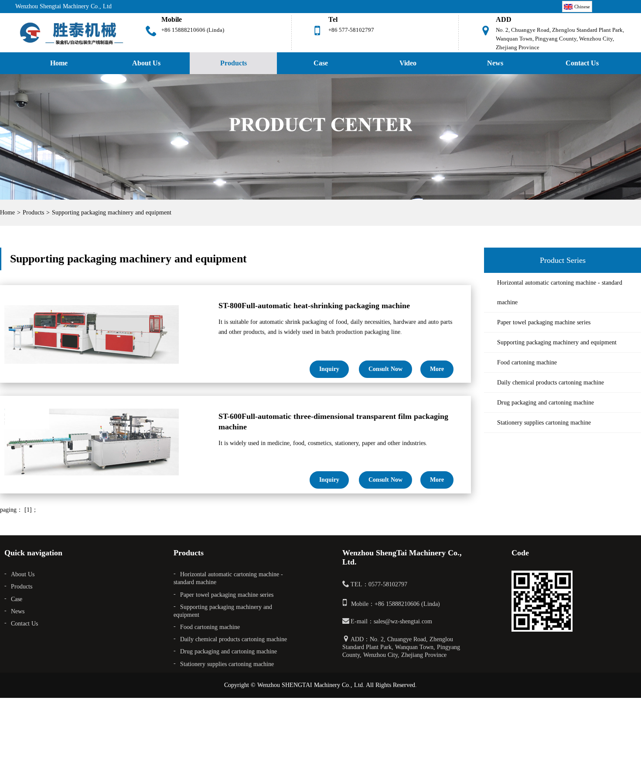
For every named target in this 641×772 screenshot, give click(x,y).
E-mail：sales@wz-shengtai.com (391, 621)
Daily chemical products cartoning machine (550, 382)
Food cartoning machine (527, 362)
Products (233, 63)
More (437, 369)
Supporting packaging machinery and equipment (111, 212)
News (495, 63)
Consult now (385, 369)
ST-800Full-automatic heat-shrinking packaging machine (314, 305)
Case (321, 63)
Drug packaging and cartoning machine (545, 402)
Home (59, 63)
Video (407, 63)
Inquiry (329, 369)
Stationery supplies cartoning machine (544, 422)
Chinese (582, 6)
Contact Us (582, 63)
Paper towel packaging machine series (543, 322)
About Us (146, 63)
